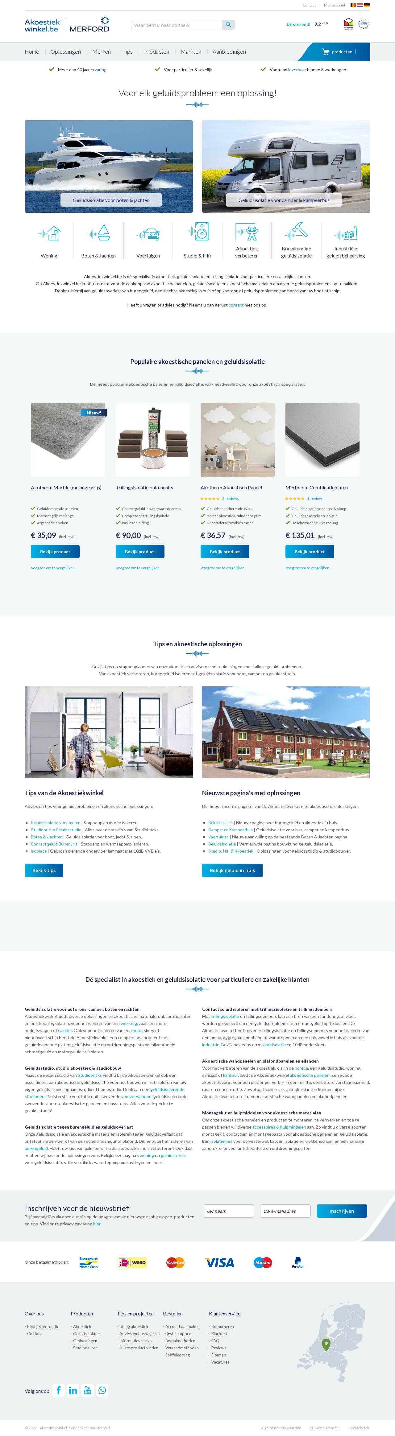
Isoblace (39, 851)
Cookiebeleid (359, 1428)
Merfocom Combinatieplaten (316, 487)
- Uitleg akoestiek (132, 1326)
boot (137, 1030)
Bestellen (173, 1313)
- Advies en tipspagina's (138, 1333)
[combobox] (183, 25)
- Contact (33, 1333)
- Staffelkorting (176, 1354)
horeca (301, 1068)
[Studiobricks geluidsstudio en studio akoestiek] (109, 776)
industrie (210, 1044)
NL (360, 5)
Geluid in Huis (220, 822)
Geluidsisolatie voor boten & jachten (111, 200)
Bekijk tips (44, 870)
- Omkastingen (84, 1340)
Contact (309, 5)
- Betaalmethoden (179, 1340)
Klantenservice (224, 1313)
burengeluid (36, 1148)
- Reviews (217, 1347)
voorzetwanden (136, 1096)
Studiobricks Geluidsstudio (56, 829)
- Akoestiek (81, 1326)
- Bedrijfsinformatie (42, 1326)
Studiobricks (90, 1075)
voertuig (129, 1023)
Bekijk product (55, 551)
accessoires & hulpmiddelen (279, 1126)
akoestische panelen (310, 1075)
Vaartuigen (218, 836)
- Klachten (218, 1333)
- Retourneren (221, 1326)
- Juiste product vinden (137, 1347)
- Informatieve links (134, 1340)
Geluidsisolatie (222, 843)
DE (367, 5)
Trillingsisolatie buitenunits (144, 487)
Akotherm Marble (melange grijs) (66, 487)
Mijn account (334, 5)
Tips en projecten (135, 1313)
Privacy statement (325, 1428)
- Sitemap (217, 1354)
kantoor (230, 1075)
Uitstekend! (307, 24)
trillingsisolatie (225, 1016)
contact (236, 304)
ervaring (98, 69)
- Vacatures (219, 1362)
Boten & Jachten (46, 836)
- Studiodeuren (84, 1347)
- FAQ (214, 1340)
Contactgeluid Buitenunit (54, 843)
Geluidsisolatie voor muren (55, 822)
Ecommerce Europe (364, 24)
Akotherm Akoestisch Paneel (231, 487)
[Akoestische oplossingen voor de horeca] (286, 776)
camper (65, 1030)
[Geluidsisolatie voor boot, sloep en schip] (109, 166)
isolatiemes (221, 1141)
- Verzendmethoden (181, 1347)
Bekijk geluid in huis (232, 870)
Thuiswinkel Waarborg (348, 24)
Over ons (34, 1313)
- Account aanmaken (181, 1326)
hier (96, 1223)
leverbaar (297, 69)
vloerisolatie (274, 1044)
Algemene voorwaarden (281, 1428)
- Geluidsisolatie (85, 1333)
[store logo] (68, 23)
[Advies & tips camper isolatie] (286, 166)
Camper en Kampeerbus (230, 829)
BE (354, 5)
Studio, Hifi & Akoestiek (230, 851)
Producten (82, 1313)
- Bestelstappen (177, 1333)
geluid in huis (173, 1155)
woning (147, 1155)
